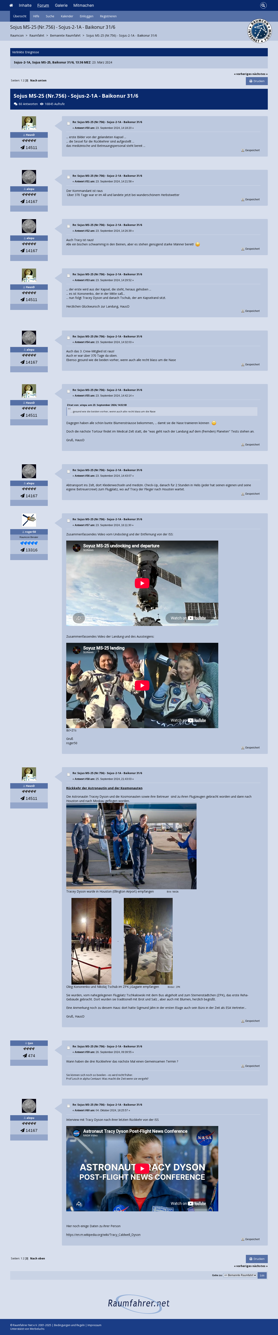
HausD (30, 135)
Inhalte (25, 5)
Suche (50, 16)
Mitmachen (83, 5)
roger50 (30, 532)
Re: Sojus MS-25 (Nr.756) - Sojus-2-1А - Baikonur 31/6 (107, 122)
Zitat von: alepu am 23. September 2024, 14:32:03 (97, 405)
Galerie (61, 5)
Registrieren (108, 16)
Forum (43, 5)
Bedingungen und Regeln (69, 1325)
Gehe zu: (217, 1275)
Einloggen (86, 16)
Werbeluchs (37, 1329)
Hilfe (36, 16)
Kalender (67, 16)
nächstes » (260, 74)
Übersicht (19, 16)
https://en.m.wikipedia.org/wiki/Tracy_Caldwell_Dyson (103, 1235)
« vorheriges (243, 74)
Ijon (30, 1043)
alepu (30, 189)
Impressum (94, 1325)
